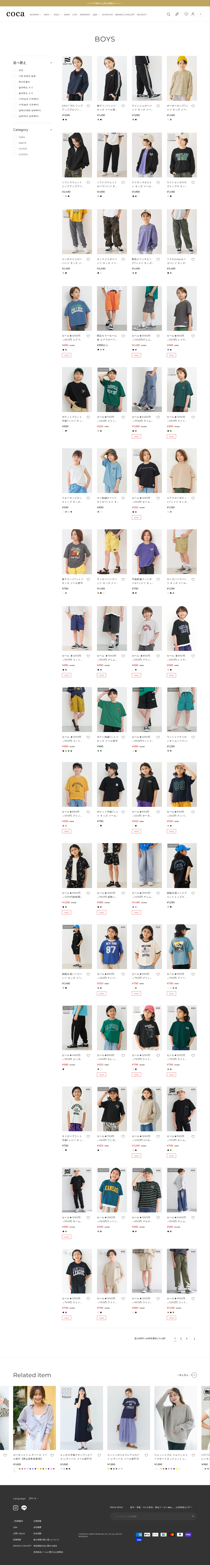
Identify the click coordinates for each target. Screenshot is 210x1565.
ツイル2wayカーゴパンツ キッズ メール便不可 (176, 261)
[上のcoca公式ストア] (24, 1509)
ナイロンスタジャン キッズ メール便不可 (142, 184)
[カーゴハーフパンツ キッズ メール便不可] (182, 551)
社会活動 (37, 1533)
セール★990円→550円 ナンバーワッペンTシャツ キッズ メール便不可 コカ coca (177, 814)
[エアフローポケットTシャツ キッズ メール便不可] (182, 470)
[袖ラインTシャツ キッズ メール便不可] (112, 78)
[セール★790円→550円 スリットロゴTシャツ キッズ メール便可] (112, 389)
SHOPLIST (107, 14)
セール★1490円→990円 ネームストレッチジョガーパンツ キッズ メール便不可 (72, 1219)
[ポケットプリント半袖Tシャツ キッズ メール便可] (77, 389)
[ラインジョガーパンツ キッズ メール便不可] (147, 78)
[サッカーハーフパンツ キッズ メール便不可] (112, 551)
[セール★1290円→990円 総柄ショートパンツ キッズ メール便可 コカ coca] (112, 865)
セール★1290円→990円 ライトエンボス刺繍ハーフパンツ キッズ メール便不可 (142, 1300)
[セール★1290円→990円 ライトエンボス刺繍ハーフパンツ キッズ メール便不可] (147, 1271)
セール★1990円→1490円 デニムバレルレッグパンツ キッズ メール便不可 (142, 895)
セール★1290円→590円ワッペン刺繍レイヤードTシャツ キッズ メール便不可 (107, 1219)
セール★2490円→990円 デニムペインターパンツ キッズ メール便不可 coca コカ (177, 1219)
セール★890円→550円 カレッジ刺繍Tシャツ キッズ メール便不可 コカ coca (107, 1057)
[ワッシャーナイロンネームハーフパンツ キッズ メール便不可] (182, 709)
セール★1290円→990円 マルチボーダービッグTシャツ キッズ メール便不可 (142, 1219)
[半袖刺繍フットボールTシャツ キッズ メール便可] (147, 551)
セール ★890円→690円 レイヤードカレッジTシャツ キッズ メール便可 (177, 658)
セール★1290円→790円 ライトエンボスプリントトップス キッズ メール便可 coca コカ (72, 1300)
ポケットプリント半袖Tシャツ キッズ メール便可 (72, 419)
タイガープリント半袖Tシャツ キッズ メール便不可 (72, 1138)
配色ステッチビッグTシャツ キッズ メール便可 (142, 261)
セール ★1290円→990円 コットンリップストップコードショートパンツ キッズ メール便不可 (72, 658)
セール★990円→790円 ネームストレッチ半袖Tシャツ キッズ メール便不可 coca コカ (177, 1138)
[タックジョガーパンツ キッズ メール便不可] (112, 231)
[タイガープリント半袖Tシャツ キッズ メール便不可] (77, 1109)
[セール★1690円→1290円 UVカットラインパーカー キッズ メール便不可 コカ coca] (147, 1109)
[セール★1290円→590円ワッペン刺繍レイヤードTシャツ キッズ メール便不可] (112, 1190)
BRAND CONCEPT (125, 14)
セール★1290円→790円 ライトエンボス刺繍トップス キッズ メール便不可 (107, 1300)
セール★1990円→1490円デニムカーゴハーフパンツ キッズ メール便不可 (142, 338)
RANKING (85, 14)
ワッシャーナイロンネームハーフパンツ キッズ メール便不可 (177, 739)
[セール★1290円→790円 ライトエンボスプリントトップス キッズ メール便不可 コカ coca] (147, 1027)
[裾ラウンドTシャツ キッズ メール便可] (77, 551)
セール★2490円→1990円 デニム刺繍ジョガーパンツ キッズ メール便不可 (142, 419)
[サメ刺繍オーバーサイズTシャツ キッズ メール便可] (112, 470)
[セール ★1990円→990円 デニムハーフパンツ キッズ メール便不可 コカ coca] (112, 628)
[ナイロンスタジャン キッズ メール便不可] (147, 155)
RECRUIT (142, 14)
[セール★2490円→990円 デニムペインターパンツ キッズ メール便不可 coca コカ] (182, 1190)
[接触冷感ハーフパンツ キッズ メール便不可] (77, 946)
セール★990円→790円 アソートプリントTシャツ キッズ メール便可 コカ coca (177, 976)
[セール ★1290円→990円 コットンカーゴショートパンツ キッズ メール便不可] (77, 709)
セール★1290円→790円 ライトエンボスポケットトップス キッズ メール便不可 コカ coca (177, 1057)
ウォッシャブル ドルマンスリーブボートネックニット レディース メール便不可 (171, 1457)
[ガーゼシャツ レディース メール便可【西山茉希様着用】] (34, 1418)
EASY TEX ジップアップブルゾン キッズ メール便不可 (72, 108)
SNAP (67, 14)
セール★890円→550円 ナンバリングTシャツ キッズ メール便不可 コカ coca (107, 976)
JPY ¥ (32, 1498)
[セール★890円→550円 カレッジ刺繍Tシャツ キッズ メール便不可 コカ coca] (112, 1027)
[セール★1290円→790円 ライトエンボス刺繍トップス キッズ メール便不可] (112, 1271)
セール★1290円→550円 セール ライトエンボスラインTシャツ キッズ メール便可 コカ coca (142, 500)
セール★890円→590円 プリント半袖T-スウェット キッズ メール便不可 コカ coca (72, 814)
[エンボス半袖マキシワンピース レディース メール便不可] (81, 1418)
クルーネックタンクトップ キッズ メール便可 (72, 500)
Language (19, 1498)
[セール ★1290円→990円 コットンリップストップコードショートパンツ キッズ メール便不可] (77, 628)
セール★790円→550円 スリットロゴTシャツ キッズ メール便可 (107, 419)
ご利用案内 (18, 1521)
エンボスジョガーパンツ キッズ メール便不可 (72, 261)
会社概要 (37, 1527)
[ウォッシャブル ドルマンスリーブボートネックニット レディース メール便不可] (175, 1418)
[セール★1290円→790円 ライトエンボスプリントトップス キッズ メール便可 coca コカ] (77, 1271)
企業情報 (37, 1521)
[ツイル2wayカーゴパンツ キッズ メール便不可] (182, 231)
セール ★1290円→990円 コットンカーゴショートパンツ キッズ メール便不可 (72, 739)
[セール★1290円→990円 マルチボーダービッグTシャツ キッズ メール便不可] (147, 1190)
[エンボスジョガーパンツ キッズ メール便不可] (77, 231)
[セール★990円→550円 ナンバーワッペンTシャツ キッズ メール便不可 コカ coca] (182, 784)
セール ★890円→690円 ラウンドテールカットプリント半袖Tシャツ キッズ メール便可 (142, 658)
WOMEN (34, 14)
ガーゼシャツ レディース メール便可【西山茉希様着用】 (30, 1456)
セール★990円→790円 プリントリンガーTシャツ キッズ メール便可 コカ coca (142, 976)
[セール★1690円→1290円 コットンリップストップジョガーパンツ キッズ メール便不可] (182, 1271)
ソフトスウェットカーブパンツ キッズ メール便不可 (107, 184)
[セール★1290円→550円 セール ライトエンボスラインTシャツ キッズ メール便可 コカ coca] (147, 470)
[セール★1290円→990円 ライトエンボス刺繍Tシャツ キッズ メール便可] (182, 389)
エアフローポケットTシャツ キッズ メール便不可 (177, 500)
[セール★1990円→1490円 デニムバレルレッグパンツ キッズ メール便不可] (147, 865)
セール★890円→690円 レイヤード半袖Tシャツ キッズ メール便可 (177, 338)
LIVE (74, 14)
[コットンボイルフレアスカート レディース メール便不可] (128, 1418)
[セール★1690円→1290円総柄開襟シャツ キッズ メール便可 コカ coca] (77, 865)
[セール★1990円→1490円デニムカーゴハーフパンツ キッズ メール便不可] (147, 308)
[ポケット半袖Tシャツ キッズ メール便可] (112, 784)
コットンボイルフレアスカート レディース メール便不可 (123, 1456)
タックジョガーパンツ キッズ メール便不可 (107, 261)
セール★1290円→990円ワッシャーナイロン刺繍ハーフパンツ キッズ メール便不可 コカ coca (142, 739)
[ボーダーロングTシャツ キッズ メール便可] (182, 78)
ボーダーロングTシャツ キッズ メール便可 (177, 108)
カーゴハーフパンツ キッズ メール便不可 (177, 581)
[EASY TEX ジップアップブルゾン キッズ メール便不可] (77, 78)
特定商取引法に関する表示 (45, 1546)
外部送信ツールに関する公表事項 (48, 1552)
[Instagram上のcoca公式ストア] (15, 1509)
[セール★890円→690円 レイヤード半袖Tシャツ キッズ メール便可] (182, 308)
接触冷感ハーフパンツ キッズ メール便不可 (72, 976)
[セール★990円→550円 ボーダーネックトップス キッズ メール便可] (147, 784)
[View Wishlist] (189, 14)
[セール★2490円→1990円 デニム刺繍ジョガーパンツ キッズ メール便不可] (147, 389)
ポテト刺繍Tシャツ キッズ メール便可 (107, 738)
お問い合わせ (19, 1533)
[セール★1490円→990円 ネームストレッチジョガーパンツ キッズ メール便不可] (77, 1190)
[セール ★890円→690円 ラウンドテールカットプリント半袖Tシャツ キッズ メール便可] (147, 628)
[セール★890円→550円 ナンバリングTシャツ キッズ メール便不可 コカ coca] (112, 946)
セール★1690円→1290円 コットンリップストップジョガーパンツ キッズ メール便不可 (177, 1300)
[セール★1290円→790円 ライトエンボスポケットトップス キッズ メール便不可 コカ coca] (182, 1027)
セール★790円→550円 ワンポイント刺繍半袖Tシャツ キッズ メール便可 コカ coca (107, 1138)
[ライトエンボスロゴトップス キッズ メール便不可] (182, 155)
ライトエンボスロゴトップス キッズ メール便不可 (177, 184)
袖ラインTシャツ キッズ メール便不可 (107, 108)
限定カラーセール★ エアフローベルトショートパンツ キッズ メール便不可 (107, 338)
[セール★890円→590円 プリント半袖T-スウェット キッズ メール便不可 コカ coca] (77, 784)
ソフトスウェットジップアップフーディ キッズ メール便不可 (72, 184)
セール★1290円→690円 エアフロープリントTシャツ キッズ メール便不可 (73, 338)
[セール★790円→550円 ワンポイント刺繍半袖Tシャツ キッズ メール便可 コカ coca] (112, 1109)
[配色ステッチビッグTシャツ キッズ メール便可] (147, 231)
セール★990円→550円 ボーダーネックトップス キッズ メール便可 (142, 814)
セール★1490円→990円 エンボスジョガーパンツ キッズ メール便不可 (72, 1057)
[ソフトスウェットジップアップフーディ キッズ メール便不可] (77, 155)
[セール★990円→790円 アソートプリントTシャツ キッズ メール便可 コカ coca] (182, 946)
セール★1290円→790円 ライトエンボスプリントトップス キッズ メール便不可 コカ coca (142, 1057)
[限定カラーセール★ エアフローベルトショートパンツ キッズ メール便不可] (112, 308)
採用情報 (17, 1539)
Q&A (95, 14)
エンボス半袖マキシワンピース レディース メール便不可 (76, 1456)
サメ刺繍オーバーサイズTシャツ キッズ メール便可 (107, 500)
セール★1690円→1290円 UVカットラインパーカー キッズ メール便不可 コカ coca (142, 1138)
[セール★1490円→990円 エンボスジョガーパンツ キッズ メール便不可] (77, 1027)
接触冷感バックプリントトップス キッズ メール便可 (177, 895)
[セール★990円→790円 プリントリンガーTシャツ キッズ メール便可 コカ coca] (147, 946)
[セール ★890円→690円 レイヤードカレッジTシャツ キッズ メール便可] (182, 628)
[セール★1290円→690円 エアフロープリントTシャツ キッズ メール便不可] (77, 308)
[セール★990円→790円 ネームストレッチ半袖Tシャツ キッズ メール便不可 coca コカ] (182, 1109)
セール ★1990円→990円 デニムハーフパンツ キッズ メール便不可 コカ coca (107, 658)
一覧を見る (183, 1375)
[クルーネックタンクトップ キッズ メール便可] (77, 470)
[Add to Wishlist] (88, 106)
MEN (46, 14)
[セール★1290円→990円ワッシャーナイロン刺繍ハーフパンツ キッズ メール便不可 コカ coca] (147, 709)
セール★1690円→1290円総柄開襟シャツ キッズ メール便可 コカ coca (72, 895)
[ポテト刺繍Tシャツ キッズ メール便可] (112, 709)
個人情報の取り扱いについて (46, 1539)
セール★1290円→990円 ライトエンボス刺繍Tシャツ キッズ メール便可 (177, 419)
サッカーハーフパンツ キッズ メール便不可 (107, 581)
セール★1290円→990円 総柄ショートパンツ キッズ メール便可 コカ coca (107, 895)
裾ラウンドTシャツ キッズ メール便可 (73, 581)
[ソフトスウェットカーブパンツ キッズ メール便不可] (112, 155)
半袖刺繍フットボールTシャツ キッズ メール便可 (142, 581)
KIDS (56, 14)
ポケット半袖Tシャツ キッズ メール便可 (107, 814)
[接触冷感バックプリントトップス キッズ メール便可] (182, 865)
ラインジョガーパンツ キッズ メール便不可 (142, 108)
